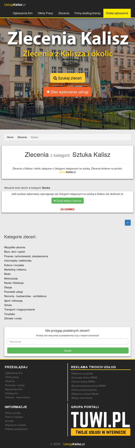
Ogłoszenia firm (23, 13)
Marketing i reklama (15, 269)
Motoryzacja (11, 278)
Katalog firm (11, 393)
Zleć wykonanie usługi (69, 91)
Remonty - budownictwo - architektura (25, 296)
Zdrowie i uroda (13, 318)
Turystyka (9, 314)
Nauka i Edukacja (14, 282)
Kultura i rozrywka (14, 265)
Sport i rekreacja (13, 300)
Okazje (8, 287)
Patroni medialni (14, 417)
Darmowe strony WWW (84, 377)
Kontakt (9, 421)
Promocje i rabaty (15, 385)
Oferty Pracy (45, 13)
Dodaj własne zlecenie (68, 200)
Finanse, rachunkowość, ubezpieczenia (26, 256)
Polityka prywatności (16, 429)
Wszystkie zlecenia (14, 247)
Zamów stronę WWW (83, 381)
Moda (7, 274)
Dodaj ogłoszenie (117, 13)
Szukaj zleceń (69, 78)
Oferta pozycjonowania (84, 389)
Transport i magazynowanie (19, 309)
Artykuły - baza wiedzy (17, 397)
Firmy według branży (88, 13)
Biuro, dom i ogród (14, 251)
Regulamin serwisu (15, 425)
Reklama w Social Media (85, 393)
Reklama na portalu (82, 373)
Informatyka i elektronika (17, 260)
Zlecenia (63, 13)
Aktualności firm (14, 389)
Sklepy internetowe (81, 398)
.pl (15, 4)
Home (10, 137)
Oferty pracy (12, 377)
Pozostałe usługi (13, 291)
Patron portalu (13, 413)
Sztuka (8, 305)
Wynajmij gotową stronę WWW (88, 385)
